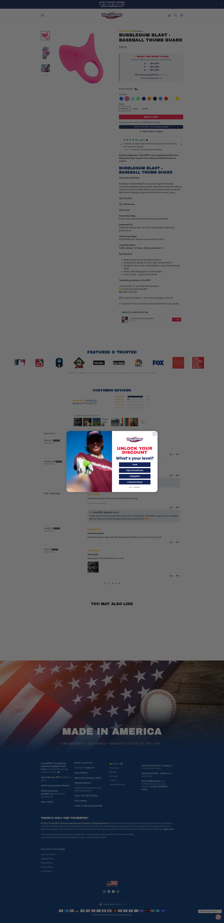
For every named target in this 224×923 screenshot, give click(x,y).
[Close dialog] (154, 434)
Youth (134, 465)
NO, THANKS (134, 487)
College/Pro (135, 476)
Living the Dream (134, 482)
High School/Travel (134, 470)
